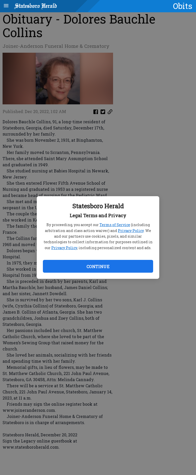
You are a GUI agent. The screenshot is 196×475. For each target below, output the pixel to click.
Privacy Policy (131, 230)
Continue (98, 266)
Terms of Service (115, 224)
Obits (182, 6)
